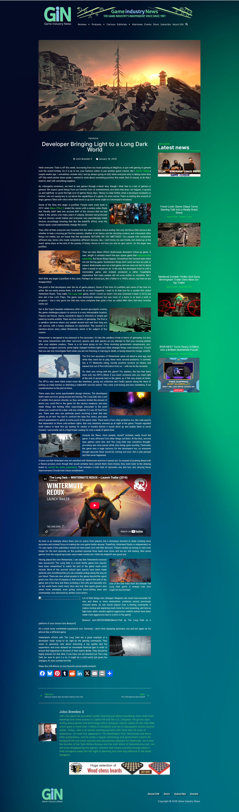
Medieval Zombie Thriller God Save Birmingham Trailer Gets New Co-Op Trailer (179, 279)
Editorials (122, 24)
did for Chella (142, 171)
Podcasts (96, 24)
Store (156, 24)
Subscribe (165, 24)
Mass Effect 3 (57, 208)
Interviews (137, 24)
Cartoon (111, 24)
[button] (186, 24)
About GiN (178, 24)
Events (147, 24)
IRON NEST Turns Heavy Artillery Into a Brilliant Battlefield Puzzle (179, 348)
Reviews (82, 24)
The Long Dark (75, 294)
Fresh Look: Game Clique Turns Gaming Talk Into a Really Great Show (179, 209)
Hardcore (93, 138)
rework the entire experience (62, 467)
